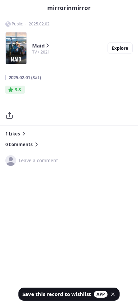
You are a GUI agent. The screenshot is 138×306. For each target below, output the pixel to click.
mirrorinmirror (69, 8)
